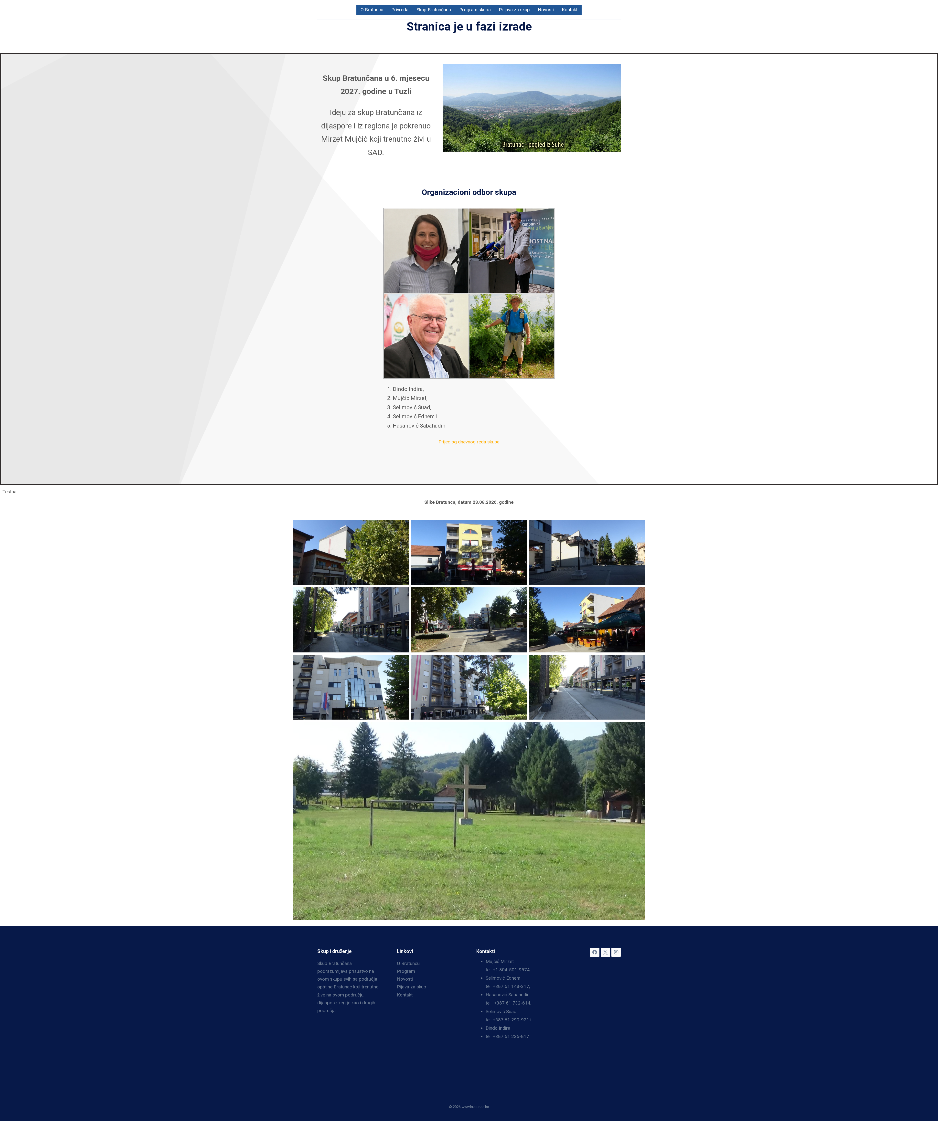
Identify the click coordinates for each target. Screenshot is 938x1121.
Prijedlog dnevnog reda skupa (469, 442)
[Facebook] (594, 952)
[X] (605, 952)
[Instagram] (616, 952)
